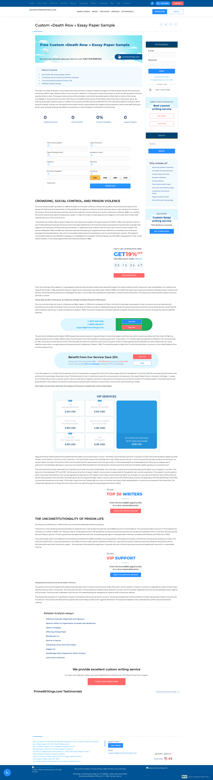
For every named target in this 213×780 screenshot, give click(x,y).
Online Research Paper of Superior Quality (48, 754)
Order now (54, 3)
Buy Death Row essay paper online (56, 74)
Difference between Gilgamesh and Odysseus (65, 619)
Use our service (129, 275)
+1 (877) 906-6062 (95, 321)
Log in (176, 11)
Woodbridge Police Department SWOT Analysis (66, 653)
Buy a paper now (161, 231)
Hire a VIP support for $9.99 (125, 575)
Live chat (177, 3)
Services (115, 11)
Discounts (105, 11)
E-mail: (151, 51)
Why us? (73, 3)
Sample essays (83, 11)
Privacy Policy (97, 769)
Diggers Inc (51, 649)
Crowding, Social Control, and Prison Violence (60, 77)
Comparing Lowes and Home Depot (61, 645)
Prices (95, 11)
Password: (152, 60)
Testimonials (127, 11)
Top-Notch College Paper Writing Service (48, 751)
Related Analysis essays (51, 83)
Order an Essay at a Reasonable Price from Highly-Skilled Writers (57, 756)
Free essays (103, 3)
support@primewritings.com (90, 328)
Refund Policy (109, 769)
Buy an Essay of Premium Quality (85, 741)
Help (142, 363)
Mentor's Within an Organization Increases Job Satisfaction (71, 623)
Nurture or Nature (53, 640)
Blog (112, 3)
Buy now (131, 327)
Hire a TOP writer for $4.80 (126, 511)
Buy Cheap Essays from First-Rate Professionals (50, 744)
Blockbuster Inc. (53, 636)
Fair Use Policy (120, 769)
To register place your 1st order (161, 80)
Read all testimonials (166, 692)
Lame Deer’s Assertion (55, 658)
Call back (161, 116)
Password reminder (161, 77)
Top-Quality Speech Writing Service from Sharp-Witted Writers (56, 761)
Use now (142, 357)
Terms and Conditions (82, 769)
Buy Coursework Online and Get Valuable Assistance (52, 741)
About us (64, 3)
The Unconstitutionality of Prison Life (57, 81)
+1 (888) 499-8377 (95, 324)
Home (31, 3)
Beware (93, 3)
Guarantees (83, 3)
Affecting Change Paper (56, 632)
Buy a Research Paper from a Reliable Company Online (53, 746)
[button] (162, 89)
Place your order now (106, 681)
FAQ (118, 3)
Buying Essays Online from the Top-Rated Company (52, 749)
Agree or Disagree (53, 628)
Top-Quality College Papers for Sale (46, 759)
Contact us (127, 3)
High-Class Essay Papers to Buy (77, 751)
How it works (42, 3)
